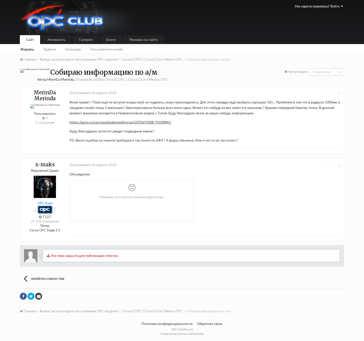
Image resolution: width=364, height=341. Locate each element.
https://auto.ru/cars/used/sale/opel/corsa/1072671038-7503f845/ (120, 122)
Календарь (73, 49)
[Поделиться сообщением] (339, 93)
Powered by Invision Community (182, 334)
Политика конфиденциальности (167, 323)
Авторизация (297, 71)
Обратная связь (210, 323)
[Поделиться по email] (38, 296)
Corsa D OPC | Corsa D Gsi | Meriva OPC (136, 79)
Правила (49, 49)
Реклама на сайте (143, 39)
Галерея (86, 39)
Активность (56, 39)
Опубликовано (93, 93)
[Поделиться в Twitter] (30, 296)
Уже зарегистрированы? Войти (317, 6)
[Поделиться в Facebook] (23, 296)
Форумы (27, 49)
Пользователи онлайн (106, 49)
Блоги (111, 39)
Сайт (30, 39)
